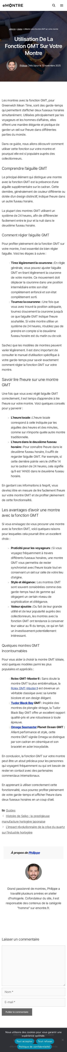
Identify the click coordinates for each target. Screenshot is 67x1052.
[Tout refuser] (62, 1040)
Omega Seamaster (24, 727)
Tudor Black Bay (22, 703)
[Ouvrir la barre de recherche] (54, 5)
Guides (19, 29)
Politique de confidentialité (34, 1046)
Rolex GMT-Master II (24, 688)
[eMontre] (14, 5)
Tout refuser (45, 1041)
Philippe (34, 852)
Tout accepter (24, 1041)
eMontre (12, 29)
